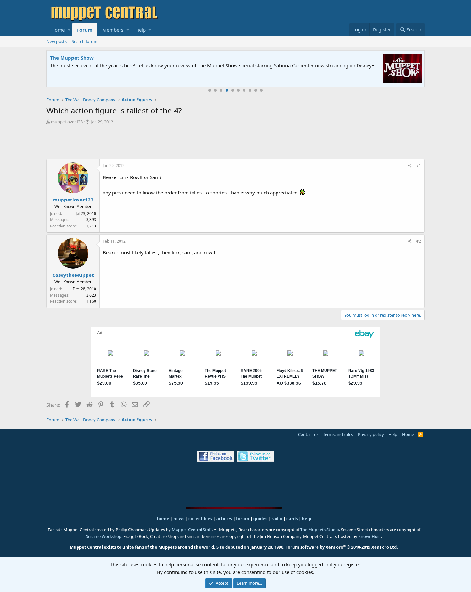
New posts (56, 41)
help (306, 519)
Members (112, 30)
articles (224, 519)
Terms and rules (338, 434)
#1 (418, 165)
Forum (85, 30)
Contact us (308, 434)
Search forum (84, 41)
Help (141, 30)
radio (276, 519)
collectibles (200, 519)
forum (242, 519)
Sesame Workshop (103, 536)
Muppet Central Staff (192, 529)
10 (261, 90)
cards (292, 519)
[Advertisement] (235, 142)
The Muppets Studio (319, 529)
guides (260, 519)
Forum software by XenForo (341, 547)
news (178, 519)
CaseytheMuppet (73, 275)
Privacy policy (371, 434)
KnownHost (369, 536)
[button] (69, 29)
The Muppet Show (72, 57)
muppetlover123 (67, 122)
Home (58, 30)
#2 (418, 241)
